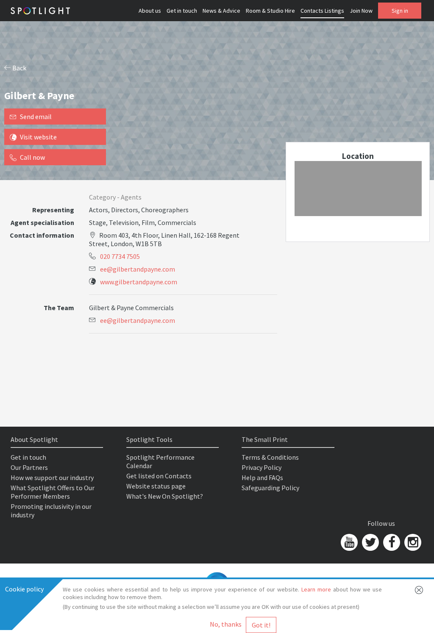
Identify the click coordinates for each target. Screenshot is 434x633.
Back (18, 68)
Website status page (156, 486)
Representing (53, 209)
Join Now (361, 10)
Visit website (38, 137)
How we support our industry (52, 477)
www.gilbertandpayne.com (138, 282)
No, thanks (226, 624)
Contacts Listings (322, 10)
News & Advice (221, 10)
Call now (32, 157)
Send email (36, 116)
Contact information (42, 235)
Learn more (316, 589)
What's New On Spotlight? (164, 496)
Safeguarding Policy (270, 487)
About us (150, 10)
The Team (59, 307)
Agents (131, 197)
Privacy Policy (261, 467)
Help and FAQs (262, 477)
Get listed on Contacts (159, 476)
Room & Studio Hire (270, 10)
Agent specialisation (42, 222)
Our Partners (29, 467)
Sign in (400, 10)
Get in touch (182, 10)
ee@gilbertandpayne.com (137, 269)
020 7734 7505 (120, 256)
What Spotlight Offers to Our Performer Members (53, 491)
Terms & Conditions (270, 457)
